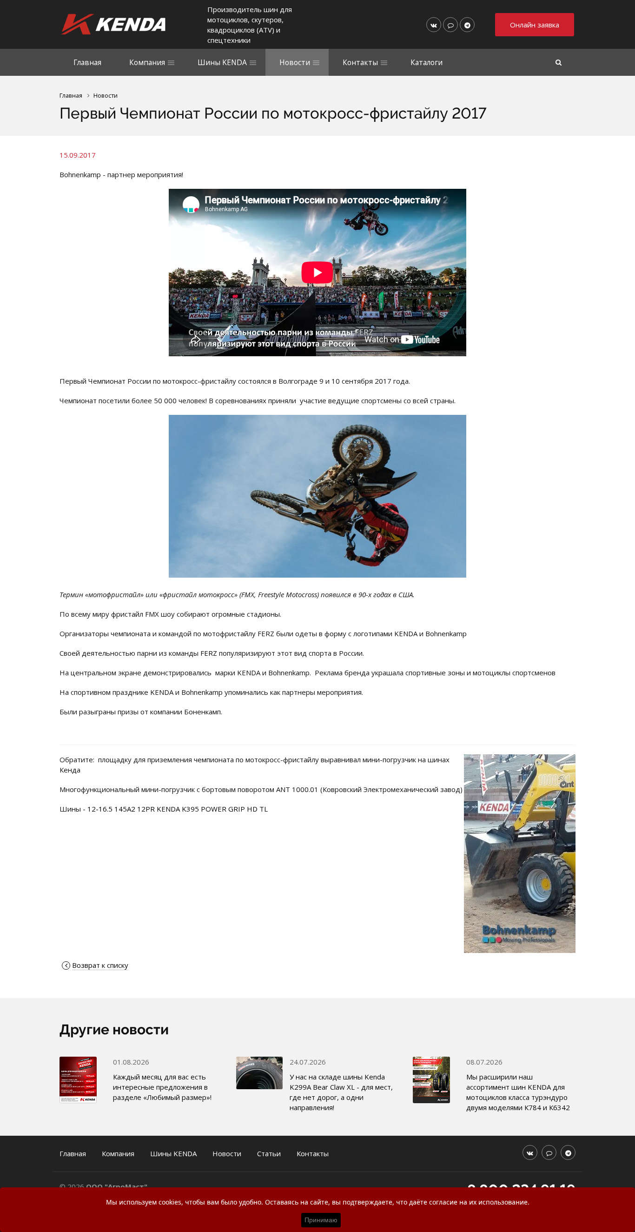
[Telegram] (467, 24)
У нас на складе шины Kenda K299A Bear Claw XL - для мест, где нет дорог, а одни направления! (341, 1092)
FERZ (208, 653)
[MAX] (450, 24)
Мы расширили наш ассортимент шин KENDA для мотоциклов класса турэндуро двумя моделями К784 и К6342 (518, 1092)
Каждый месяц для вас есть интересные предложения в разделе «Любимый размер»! (162, 1087)
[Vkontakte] (433, 24)
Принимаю (320, 1220)
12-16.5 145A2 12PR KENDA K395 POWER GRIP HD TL (177, 808)
